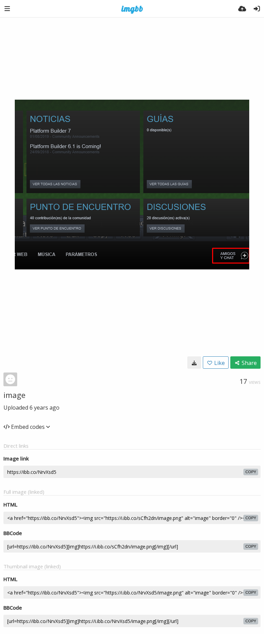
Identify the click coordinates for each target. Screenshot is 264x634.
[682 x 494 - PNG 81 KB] (194, 362)
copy (250, 472)
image (14, 395)
